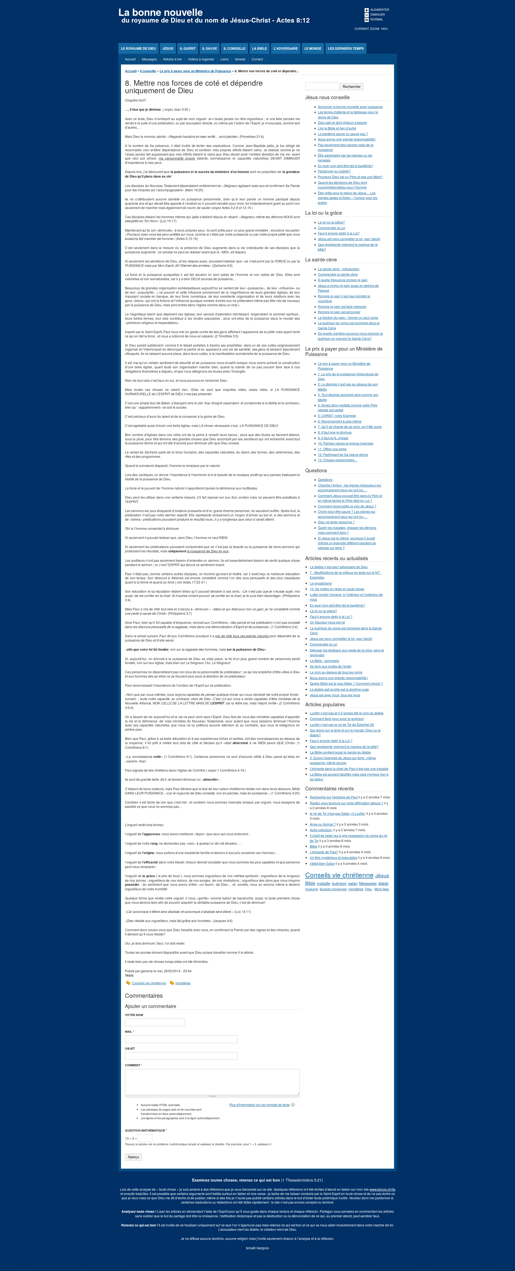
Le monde (312, 48)
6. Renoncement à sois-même (340, 421)
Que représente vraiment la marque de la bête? (344, 746)
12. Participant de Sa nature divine (343, 454)
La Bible (259, 48)
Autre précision (321, 829)
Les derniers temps (346, 48)
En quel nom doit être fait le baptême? (345, 165)
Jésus (168, 48)
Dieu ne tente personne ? (336, 522)
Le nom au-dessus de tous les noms (336, 672)
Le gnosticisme (321, 583)
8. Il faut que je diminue (335, 432)
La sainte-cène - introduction (338, 269)
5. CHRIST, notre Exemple (337, 415)
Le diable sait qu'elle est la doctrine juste (339, 689)
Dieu (368, 889)
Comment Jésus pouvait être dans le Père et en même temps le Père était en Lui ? (350, 498)
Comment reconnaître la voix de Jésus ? (347, 506)
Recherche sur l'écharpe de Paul (334, 797)
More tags (381, 889)
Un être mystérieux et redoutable (333, 857)
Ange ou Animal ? (323, 824)
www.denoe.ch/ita (382, 1189)
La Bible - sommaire (324, 660)
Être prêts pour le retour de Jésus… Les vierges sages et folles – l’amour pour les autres (347, 197)
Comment (133, 1065)
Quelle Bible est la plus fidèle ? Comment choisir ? (346, 683)
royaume (311, 889)
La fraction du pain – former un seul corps (348, 317)
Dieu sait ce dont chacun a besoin (342, 122)
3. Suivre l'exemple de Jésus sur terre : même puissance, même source (343, 760)
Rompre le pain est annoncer (339, 311)
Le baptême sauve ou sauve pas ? (343, 133)
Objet (130, 1048)
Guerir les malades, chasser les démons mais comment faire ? (347, 530)
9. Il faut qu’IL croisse (333, 437)
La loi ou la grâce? (331, 222)
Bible (313, 846)
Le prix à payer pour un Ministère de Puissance (195, 71)
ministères (182, 983)
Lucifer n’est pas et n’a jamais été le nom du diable (347, 713)
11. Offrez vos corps (332, 449)
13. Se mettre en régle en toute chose (337, 588)
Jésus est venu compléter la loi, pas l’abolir (349, 238)
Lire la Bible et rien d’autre (337, 128)
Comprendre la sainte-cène (338, 274)
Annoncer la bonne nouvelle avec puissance (350, 106)
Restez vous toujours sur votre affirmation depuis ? (346, 803)
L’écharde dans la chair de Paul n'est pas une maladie (349, 768)
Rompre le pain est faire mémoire (342, 306)
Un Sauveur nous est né (327, 622)
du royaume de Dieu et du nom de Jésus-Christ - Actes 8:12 (216, 19)
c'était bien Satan (322, 863)
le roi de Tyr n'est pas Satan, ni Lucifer (338, 813)
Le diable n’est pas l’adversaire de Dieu (339, 566)
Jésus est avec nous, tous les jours (335, 695)
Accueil (131, 71)
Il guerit (188, 48)
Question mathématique (146, 1130)
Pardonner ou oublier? (334, 171)
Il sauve (209, 48)
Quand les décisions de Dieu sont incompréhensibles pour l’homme (342, 184)
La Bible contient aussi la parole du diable (340, 752)
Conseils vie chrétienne (149, 983)
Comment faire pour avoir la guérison (337, 718)
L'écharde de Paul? (324, 851)
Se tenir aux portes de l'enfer (330, 666)
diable (383, 883)
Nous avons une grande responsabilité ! (347, 139)
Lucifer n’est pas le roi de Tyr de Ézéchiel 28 (342, 724)
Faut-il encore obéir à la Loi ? (331, 616)
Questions (325, 479)
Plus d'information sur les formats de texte (259, 1104)
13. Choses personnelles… (338, 460)
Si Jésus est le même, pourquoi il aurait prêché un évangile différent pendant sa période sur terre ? (347, 543)
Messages (368, 883)
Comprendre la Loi (331, 227)
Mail (129, 1031)
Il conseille (234, 48)
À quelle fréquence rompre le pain (342, 280)
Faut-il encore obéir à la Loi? (339, 233)
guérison (339, 883)
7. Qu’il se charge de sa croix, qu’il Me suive (350, 426)
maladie (323, 883)
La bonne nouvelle (160, 12)
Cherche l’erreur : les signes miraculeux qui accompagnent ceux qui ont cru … (349, 487)
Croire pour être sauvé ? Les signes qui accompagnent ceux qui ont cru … (346, 514)
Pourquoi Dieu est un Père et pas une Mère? (350, 176)
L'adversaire (286, 48)
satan (353, 883)
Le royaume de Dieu (138, 48)
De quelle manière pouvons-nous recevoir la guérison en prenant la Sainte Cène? (350, 335)
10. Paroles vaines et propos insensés (345, 443)
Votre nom (134, 1015)
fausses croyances (333, 889)
